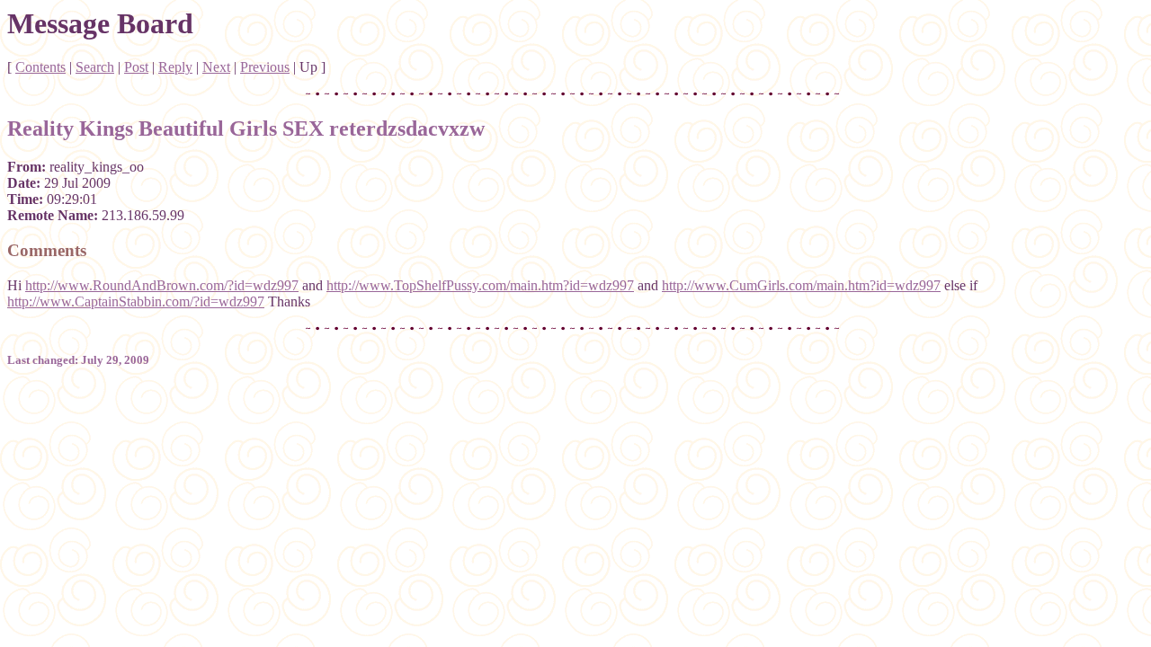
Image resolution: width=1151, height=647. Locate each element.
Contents (40, 67)
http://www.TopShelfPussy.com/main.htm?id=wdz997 (480, 285)
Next (216, 67)
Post (136, 67)
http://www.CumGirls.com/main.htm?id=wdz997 (801, 285)
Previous (265, 67)
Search (95, 67)
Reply (175, 67)
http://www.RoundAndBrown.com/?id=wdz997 (162, 285)
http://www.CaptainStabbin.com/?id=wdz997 (135, 301)
